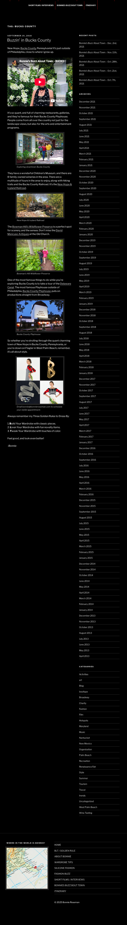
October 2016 (86, 454)
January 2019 (86, 303)
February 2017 (86, 436)
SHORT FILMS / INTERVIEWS (41, 5)
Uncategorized (86, 801)
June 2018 (84, 344)
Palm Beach (85, 755)
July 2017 (83, 407)
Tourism (83, 784)
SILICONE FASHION (64, 868)
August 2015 (85, 517)
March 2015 (85, 546)
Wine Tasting (85, 812)
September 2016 (87, 459)
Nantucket (84, 737)
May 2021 (84, 142)
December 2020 (87, 171)
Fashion (83, 709)
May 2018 (84, 350)
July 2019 (84, 269)
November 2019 (87, 246)
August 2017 (85, 402)
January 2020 (86, 234)
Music (82, 732)
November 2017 (87, 384)
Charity (82, 703)
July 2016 (84, 465)
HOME (57, 844)
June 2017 (84, 413)
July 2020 (84, 199)
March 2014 (85, 598)
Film (81, 714)
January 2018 (86, 373)
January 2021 (85, 165)
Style (81, 772)
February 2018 (86, 367)
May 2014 (84, 586)
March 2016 (85, 488)
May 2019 (84, 280)
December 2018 (87, 309)
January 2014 (86, 610)
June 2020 (84, 205)
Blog (81, 685)
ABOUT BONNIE (62, 856)
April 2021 (84, 148)
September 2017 (87, 396)
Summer (83, 778)
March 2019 (85, 292)
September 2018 (87, 327)
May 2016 (84, 477)
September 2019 (87, 257)
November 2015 (87, 506)
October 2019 (86, 252)
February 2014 (86, 604)
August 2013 (85, 633)
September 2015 (87, 511)
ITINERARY (91, 5)
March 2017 (85, 431)
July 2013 (84, 638)
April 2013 (84, 656)
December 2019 (87, 240)
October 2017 (86, 390)
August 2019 (85, 263)
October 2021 (86, 113)
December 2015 (87, 500)
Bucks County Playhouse (37, 291)
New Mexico (85, 743)
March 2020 (85, 223)
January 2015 (86, 557)
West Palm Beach (88, 807)
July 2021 (83, 130)
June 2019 (84, 275)
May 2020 (84, 211)
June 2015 (84, 529)
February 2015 (86, 552)
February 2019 (86, 298)
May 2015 (84, 534)
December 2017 (87, 378)
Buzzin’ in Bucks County (29, 40)
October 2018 (86, 321)
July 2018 (84, 338)
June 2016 (84, 471)
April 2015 (84, 540)
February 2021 (86, 159)
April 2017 (84, 425)
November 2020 (87, 176)
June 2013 (84, 644)
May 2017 (84, 419)
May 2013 (84, 650)
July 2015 (84, 523)
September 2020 (87, 188)
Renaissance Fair (87, 766)
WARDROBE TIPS (63, 862)
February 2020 (86, 228)
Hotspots (83, 720)
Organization (85, 749)
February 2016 (86, 494)
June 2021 (84, 136)
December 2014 (87, 563)
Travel (82, 789)
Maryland (83, 726)
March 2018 (85, 361)
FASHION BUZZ (62, 873)
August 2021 (85, 124)
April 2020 (84, 217)
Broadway (84, 697)
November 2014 (87, 569)
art (80, 680)
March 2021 (85, 153)
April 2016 (84, 482)
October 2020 (86, 182)
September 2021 (87, 119)
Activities (83, 674)
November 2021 (87, 107)
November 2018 (87, 315)
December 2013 (87, 615)
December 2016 (87, 448)
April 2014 (84, 592)
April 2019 (84, 286)
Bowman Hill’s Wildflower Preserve (32, 226)
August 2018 (85, 332)
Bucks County (28, 48)
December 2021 (87, 101)
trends (82, 795)
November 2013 (87, 621)
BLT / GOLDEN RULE (64, 850)
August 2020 (85, 194)
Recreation (84, 761)
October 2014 (86, 575)
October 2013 (86, 627)
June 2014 (84, 581)
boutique (83, 691)
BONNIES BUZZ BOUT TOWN (70, 5)
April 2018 (84, 355)
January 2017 (85, 442)
